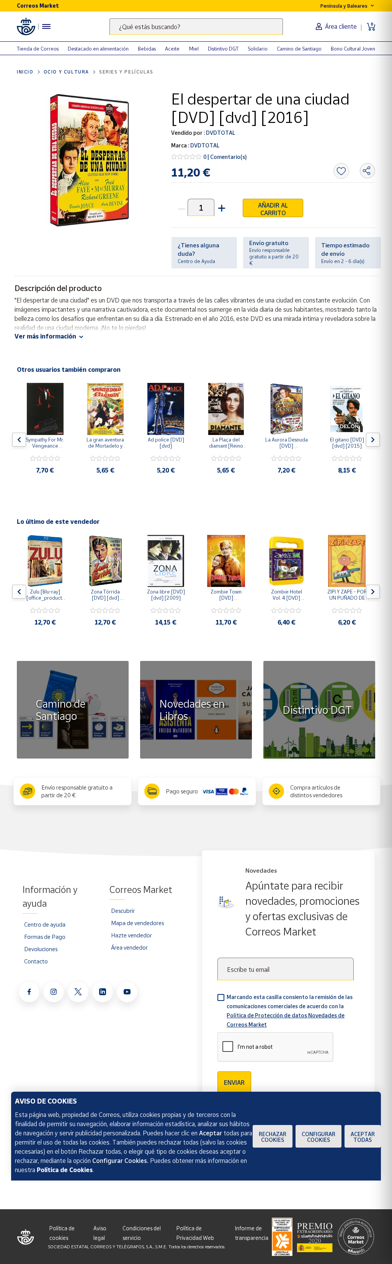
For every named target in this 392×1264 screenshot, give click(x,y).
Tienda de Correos (38, 49)
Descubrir (123, 910)
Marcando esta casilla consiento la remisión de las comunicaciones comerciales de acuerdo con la (290, 1011)
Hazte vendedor (131, 935)
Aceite (172, 49)
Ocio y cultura (66, 72)
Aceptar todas (363, 1137)
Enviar (234, 1082)
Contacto (36, 961)
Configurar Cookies (318, 1137)
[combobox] (196, 26)
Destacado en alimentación (98, 49)
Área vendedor (129, 947)
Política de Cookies (65, 1170)
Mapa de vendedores (137, 922)
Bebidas (147, 49)
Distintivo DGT (223, 49)
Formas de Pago (44, 936)
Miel (194, 49)
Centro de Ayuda (196, 261)
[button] (220, 207)
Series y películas (126, 72)
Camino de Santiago (299, 49)
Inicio (25, 72)
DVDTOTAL (220, 132)
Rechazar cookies (272, 1137)
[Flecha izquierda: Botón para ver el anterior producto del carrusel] (19, 439)
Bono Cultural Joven (353, 49)
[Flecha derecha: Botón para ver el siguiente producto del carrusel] (373, 439)
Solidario (258, 49)
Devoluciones (40, 948)
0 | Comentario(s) (225, 157)
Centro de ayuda (44, 924)
